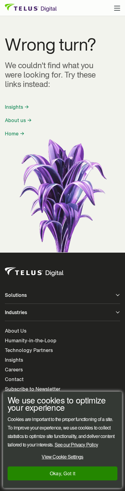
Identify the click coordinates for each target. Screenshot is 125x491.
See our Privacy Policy (76, 445)
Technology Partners (29, 350)
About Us (15, 330)
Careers (14, 369)
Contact (14, 379)
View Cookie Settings (62, 456)
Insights (14, 107)
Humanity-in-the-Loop (30, 340)
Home (12, 133)
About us (15, 120)
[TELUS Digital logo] (34, 272)
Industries (16, 312)
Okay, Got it (63, 473)
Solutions (16, 295)
